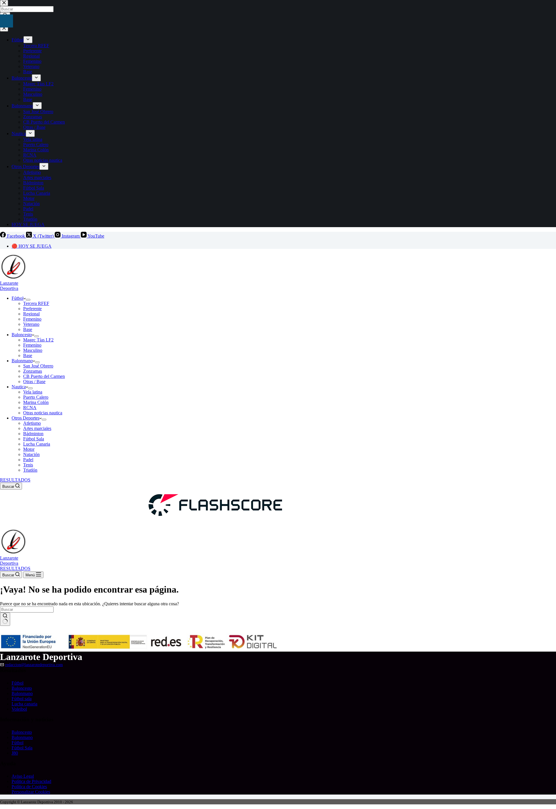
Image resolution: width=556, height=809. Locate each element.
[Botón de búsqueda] (5, 619)
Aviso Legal (23, 776)
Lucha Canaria (36, 444)
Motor (28, 449)
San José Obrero (38, 365)
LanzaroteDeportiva (9, 286)
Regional (31, 313)
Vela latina (32, 391)
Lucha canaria (24, 703)
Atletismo (32, 423)
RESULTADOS (15, 479)
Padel (28, 459)
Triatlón (30, 470)
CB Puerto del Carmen (44, 376)
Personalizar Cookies (31, 791)
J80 (15, 753)
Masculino (32, 350)
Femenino (32, 319)
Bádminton (33, 433)
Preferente (32, 308)
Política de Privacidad (31, 781)
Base (27, 329)
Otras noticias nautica (42, 412)
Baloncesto (22, 334)
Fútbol (17, 298)
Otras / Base (34, 381)
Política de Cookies (29, 786)
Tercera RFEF (36, 303)
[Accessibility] (6, 20)
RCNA (29, 407)
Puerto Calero (35, 397)
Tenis (28, 464)
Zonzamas (32, 371)
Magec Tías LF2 (38, 339)
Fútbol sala (22, 698)
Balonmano (22, 360)
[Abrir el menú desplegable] (28, 300)
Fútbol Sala (33, 438)
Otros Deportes (25, 417)
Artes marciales (37, 428)
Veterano (31, 324)
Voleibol (19, 709)
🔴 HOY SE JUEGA (32, 246)
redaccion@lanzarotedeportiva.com (34, 664)
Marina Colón (36, 402)
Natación (31, 454)
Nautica (19, 386)
